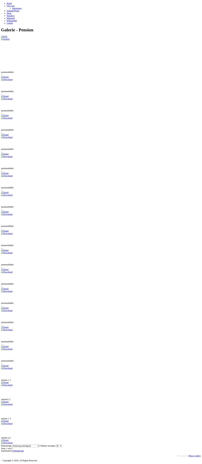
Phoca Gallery (195, 456)
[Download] (7, 79)
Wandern (10, 16)
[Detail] (5, 77)
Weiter (16, 451)
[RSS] (4, 36)
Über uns (11, 6)
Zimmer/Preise (13, 11)
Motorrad (11, 18)
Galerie (10, 23)
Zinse (9, 13)
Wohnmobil (12, 21)
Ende (21, 451)
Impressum (17, 8)
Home (9, 3)
